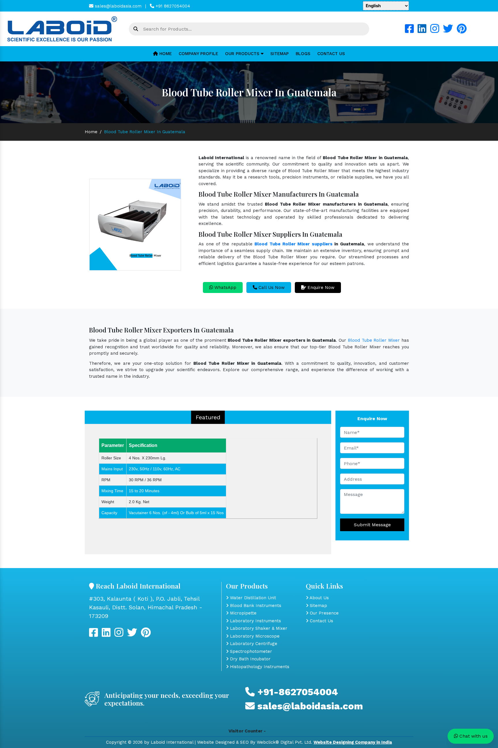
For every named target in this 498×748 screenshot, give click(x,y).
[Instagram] (434, 30)
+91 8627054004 (172, 6)
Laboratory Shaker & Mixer (258, 628)
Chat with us (473, 736)
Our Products (243, 53)
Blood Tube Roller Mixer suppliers (293, 244)
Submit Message (372, 524)
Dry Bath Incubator (250, 658)
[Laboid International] (62, 28)
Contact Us (331, 53)
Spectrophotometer (250, 651)
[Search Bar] (136, 29)
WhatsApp (224, 287)
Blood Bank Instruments (255, 605)
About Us (318, 597)
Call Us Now (271, 287)
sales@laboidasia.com (117, 6)
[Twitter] (448, 30)
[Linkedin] (422, 30)
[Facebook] (409, 30)
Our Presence (323, 613)
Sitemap (279, 53)
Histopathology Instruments (259, 666)
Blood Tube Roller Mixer (374, 340)
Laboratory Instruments (255, 620)
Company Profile (198, 53)
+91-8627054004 (296, 692)
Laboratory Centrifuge (253, 643)
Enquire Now (320, 287)
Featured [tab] (208, 417)
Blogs (303, 53)
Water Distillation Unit (252, 597)
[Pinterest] (462, 30)
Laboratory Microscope (254, 636)
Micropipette (242, 613)
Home (165, 53)
